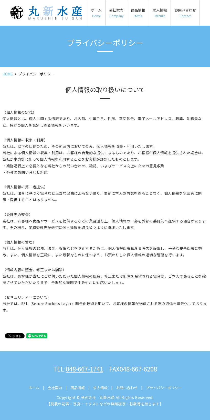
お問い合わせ (185, 12)
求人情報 (160, 12)
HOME (8, 73)
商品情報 (138, 12)
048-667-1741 (84, 368)
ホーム (96, 12)
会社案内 (116, 12)
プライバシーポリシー (164, 387)
